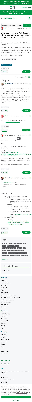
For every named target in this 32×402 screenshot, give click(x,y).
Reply (26, 71)
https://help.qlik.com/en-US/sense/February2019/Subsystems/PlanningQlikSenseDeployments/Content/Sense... (16, 154)
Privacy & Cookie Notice (7, 379)
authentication (24, 255)
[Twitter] (2, 364)
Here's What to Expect (16, 13)
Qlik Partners (4, 316)
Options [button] (29, 18)
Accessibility (4, 342)
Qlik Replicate (4, 292)
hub (9, 253)
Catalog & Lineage (6, 302)
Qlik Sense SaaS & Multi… (15, 243)
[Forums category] (3, 270)
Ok (16, 397)
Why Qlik (3, 307)
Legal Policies (4, 377)
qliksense (19, 248)
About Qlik (3, 334)
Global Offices (4, 351)
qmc (24, 243)
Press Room (4, 337)
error (14, 250)
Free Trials (3, 318)
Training (3, 325)
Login (22, 1)
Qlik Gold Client (5, 304)
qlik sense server (16, 253)
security (9, 250)
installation (24, 253)
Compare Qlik (4, 321)
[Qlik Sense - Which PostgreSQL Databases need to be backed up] (29, 77)
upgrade (5, 253)
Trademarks (4, 382)
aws (11, 255)
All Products (4, 280)
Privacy (3, 344)
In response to (8, 141)
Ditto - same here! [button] (6, 64)
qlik (24, 248)
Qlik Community (5, 360)
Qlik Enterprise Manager (7, 300)
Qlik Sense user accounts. (13, 122)
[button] (30, 28)
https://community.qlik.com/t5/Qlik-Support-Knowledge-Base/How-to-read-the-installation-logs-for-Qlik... (18, 222)
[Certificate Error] (26, 77)
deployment (17, 255)
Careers (3, 346)
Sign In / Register (26, 7)
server (4, 250)
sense (4, 245)
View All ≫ (5, 259)
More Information (16, 400)
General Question (11, 59)
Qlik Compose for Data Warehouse (10, 297)
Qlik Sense (3, 285)
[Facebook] (8, 364)
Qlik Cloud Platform (6, 283)
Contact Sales (4, 354)
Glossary (3, 323)
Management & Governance (9, 18)
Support (3, 328)
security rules (20, 250)
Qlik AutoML (4, 288)
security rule (6, 255)
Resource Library (5, 313)
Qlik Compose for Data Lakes (9, 295)
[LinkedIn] (5, 364)
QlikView (3, 290)
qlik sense (5, 243)
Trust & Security (5, 339)
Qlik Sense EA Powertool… (9, 248)
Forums (8, 270)
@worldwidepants (8, 182)
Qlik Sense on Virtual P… (13, 245)
